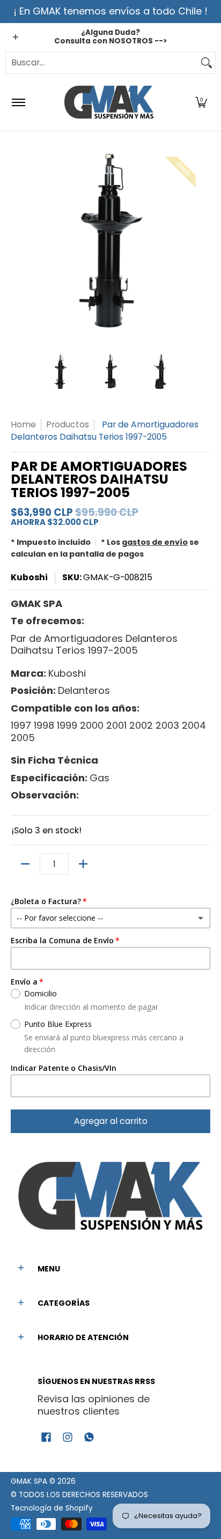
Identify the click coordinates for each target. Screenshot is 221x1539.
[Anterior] (18, 242)
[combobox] (102, 62)
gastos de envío (155, 542)
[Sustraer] (25, 864)
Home (23, 424)
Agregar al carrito (111, 1121)
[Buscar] (206, 62)
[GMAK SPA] (109, 102)
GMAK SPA (29, 1481)
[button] (201, 102)
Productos (67, 424)
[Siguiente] (203, 242)
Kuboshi (29, 577)
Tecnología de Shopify (52, 1508)
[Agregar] (83, 864)
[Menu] (18, 102)
